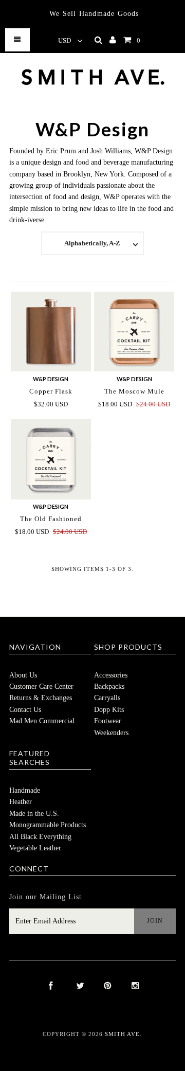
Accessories (110, 675)
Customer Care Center (41, 686)
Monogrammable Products (47, 825)
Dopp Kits (109, 709)
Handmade (24, 790)
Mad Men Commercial (42, 721)
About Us (23, 675)
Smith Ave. (123, 1034)
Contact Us (25, 709)
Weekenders (111, 733)
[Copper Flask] (50, 331)
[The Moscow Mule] (134, 331)
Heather (20, 802)
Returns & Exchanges (40, 698)
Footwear (107, 721)
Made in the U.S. (34, 813)
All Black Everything (40, 837)
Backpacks (109, 686)
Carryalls (107, 698)
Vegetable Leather (35, 848)
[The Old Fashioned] (50, 459)
